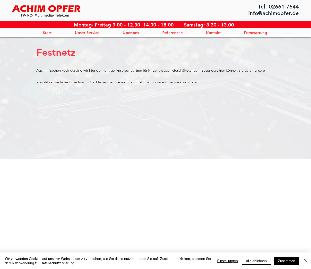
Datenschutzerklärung (57, 262)
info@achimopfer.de (273, 13)
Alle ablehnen (256, 260)
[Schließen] (305, 260)
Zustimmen (286, 260)
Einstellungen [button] (227, 260)
